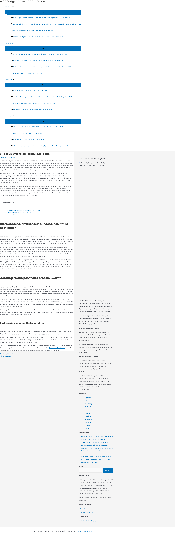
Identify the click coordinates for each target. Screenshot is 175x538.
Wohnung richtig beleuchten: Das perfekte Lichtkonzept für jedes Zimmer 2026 (38, 37)
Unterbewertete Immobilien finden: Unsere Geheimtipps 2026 (33, 109)
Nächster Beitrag (6, 356)
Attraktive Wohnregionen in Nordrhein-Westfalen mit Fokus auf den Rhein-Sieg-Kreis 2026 (42, 97)
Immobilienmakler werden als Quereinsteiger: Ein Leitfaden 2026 (34, 103)
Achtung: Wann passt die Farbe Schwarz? (19, 212)
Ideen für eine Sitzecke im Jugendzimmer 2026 (28, 139)
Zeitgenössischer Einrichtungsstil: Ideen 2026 (28, 73)
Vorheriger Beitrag (7, 354)
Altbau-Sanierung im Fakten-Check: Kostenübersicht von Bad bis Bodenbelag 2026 (40, 54)
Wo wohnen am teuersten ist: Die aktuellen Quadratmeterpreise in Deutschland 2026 (40, 146)
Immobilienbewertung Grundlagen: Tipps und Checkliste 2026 (33, 90)
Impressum (82, 508)
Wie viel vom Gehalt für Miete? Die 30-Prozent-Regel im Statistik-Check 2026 (38, 127)
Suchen (81, 466)
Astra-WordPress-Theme (84, 531)
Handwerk (88, 413)
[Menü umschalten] (43, 12)
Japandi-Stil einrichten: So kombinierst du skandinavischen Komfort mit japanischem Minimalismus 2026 (47, 24)
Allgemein (4, 157)
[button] (13, 7)
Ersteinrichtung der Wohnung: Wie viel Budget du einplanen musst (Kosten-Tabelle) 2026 (42, 67)
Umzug (87, 428)
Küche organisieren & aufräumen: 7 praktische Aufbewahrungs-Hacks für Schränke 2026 (42, 18)
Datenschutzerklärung (86, 512)
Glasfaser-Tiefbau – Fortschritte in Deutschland (28, 133)
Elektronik (88, 407)
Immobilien (88, 419)
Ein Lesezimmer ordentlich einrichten (22, 215)
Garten (87, 410)
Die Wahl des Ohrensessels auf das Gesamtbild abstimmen (24, 210)
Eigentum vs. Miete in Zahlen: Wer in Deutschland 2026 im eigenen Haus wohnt (38, 60)
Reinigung (88, 422)
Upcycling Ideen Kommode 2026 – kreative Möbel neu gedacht (33, 30)
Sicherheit (88, 425)
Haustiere (88, 416)
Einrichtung (88, 404)
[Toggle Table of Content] (1, 207)
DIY (86, 401)
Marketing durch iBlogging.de (88, 521)
